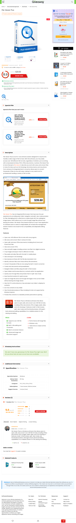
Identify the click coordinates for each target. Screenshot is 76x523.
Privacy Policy (31, 501)
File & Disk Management (13, 6)
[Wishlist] (13, 521)
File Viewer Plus (5, 99)
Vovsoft (62, 68)
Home (3, 6)
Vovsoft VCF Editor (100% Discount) (65, 63)
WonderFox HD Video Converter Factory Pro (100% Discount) (66, 54)
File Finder (24, 6)
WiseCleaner (63, 98)
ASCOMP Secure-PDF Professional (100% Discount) (66, 83)
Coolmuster (62, 78)
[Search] (72, 2)
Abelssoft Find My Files (17, 463)
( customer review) (13, 65)
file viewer (17, 165)
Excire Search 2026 (40, 463)
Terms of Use (31, 505)
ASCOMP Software (64, 88)
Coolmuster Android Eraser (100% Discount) (66, 73)
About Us (30, 499)
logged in (13, 451)
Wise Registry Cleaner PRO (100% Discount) (66, 93)
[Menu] (3, 2)
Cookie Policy (31, 503)
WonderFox (62, 59)
